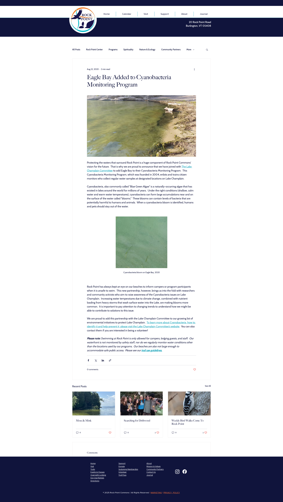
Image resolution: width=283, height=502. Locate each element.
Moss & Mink (83, 420)
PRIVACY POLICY (171, 492)
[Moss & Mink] (93, 403)
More (188, 49)
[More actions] (194, 69)
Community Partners (171, 49)
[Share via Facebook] (88, 360)
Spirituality (128, 49)
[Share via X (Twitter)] (95, 360)
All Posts (76, 49)
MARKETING (156, 492)
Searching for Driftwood (137, 420)
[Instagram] (177, 471)
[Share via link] (110, 360)
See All (208, 386)
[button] (207, 49)
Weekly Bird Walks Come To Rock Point (188, 422)
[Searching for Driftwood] (141, 403)
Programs (113, 49)
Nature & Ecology (147, 49)
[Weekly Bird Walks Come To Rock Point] (189, 403)
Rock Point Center (94, 49)
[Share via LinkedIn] (102, 360)
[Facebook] (184, 471)
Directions (95, 480)
